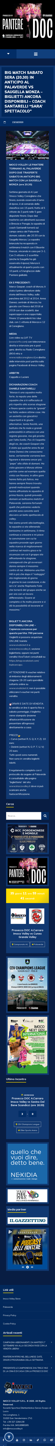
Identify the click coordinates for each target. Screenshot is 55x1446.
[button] (9, 1436)
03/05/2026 (29, 1095)
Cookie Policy (9, 1324)
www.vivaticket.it (18, 644)
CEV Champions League (28, 1124)
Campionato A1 (21, 944)
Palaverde (38, 944)
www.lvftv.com (18, 341)
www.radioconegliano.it (22, 357)
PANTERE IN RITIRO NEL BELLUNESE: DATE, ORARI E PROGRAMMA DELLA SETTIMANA (23, 1358)
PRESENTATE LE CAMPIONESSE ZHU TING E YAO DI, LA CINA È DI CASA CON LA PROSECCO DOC (25, 1369)
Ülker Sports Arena (28, 1130)
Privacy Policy (9, 1315)
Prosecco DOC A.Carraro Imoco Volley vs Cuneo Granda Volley (27, 934)
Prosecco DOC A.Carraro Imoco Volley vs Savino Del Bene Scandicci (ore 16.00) (27, 1102)
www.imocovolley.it (19, 648)
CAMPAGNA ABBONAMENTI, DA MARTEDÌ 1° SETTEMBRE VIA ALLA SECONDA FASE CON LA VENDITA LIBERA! (25, 1345)
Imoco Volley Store (11, 1299)
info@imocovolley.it (12, 1428)
